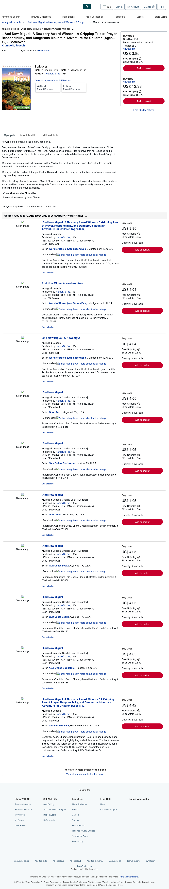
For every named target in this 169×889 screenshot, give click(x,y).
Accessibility (77, 841)
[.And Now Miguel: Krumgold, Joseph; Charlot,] (22, 392)
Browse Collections (41, 16)
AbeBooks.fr (58, 860)
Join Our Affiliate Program (54, 809)
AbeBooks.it (75, 860)
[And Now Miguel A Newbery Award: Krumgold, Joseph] (22, 283)
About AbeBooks (79, 804)
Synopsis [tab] (9, 135)
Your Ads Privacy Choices (83, 830)
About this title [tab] (28, 135)
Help (161, 6)
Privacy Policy (78, 825)
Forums (75, 820)
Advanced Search (11, 16)
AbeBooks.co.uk (21, 860)
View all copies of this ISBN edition (53, 80)
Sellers (140, 16)
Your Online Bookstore (62, 463)
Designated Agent (80, 835)
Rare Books (68, 16)
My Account (133, 6)
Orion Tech (55, 412)
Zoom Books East (59, 725)
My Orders (19, 820)
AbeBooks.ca (115, 860)
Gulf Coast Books (59, 565)
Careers (75, 814)
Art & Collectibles (94, 16)
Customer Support (108, 809)
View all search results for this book (84, 774)
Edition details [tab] (49, 135)
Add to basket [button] (144, 68)
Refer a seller (49, 820)
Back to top (84, 789)
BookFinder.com (84, 867)
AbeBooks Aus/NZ (95, 860)
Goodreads (44, 50)
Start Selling (161, 16)
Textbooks (120, 16)
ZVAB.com (150, 860)
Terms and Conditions (128, 876)
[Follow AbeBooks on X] (131, 809)
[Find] (87, 6)
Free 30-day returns (143, 110)
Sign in (119, 6)
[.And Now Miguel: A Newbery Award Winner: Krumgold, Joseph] (22, 222)
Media (75, 809)
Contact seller (48, 272)
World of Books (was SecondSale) (68, 248)
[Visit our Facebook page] (131, 804)
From (45, 87)
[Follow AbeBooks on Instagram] (131, 814)
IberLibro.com (133, 860)
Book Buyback (49, 814)
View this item (129, 48)
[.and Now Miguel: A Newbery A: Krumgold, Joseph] (22, 337)
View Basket (20, 825)
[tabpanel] (60, 174)
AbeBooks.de (41, 860)
